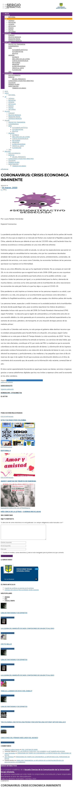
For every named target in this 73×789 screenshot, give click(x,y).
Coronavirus (16, 380)
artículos (3, 169)
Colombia (9, 380)
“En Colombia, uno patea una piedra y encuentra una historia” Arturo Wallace (33, 722)
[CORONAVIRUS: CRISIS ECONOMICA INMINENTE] (36, 214)
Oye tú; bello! (6, 644)
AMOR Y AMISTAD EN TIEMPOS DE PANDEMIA (18, 481)
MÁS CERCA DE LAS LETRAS (15, 508)
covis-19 (22, 380)
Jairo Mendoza (9, 757)
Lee (7, 169)
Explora (3, 508)
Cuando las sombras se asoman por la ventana (19, 588)
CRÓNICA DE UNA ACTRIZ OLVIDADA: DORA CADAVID (22, 590)
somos (10, 447)
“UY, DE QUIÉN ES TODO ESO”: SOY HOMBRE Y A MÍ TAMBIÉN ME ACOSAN (41, 751)
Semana (7, 597)
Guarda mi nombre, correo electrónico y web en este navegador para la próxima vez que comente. (33, 552)
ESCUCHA (4, 417)
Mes (6, 599)
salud (41, 380)
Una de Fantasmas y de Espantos (14, 613)
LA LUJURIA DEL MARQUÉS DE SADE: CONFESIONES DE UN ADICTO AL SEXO (27, 628)
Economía (31, 380)
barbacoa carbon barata (12, 749)
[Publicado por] (6, 409)
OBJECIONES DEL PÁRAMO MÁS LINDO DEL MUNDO (19, 738)
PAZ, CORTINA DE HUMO (30, 749)
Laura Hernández (10, 753)
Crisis (26, 380)
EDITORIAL (4, 447)
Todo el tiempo (10, 600)
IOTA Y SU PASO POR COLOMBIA (13, 420)
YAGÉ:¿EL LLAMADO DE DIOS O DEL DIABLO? (16, 691)
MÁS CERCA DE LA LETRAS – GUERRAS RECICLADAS (21, 512)
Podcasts (10, 417)
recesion (37, 380)
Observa (27, 508)
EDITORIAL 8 (6, 451)
